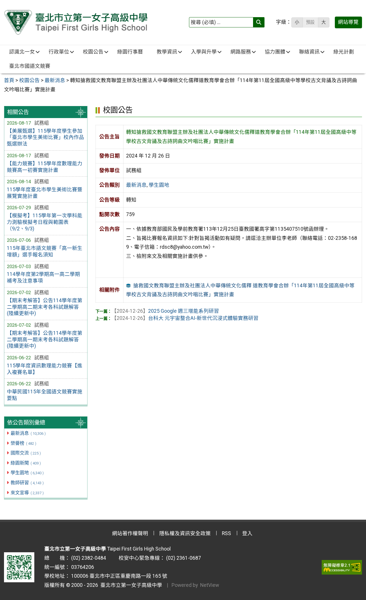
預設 (310, 22)
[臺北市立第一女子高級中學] (75, 22)
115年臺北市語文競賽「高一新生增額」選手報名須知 (44, 251)
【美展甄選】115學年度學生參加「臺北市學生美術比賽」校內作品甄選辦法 (45, 137)
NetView (209, 585)
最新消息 (28, 433)
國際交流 (26, 453)
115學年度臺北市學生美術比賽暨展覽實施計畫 (44, 193)
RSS (226, 533)
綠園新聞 (26, 463)
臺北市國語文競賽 (29, 66)
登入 (247, 533)
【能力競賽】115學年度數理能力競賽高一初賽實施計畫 (44, 167)
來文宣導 (27, 492)
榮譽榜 (23, 443)
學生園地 (27, 472)
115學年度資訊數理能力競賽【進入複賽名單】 (44, 369)
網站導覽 (348, 22)
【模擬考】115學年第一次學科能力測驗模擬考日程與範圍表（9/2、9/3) (44, 222)
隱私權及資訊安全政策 (185, 533)
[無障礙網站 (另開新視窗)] (342, 567)
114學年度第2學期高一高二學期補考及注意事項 (43, 277)
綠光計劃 (343, 52)
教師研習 (27, 482)
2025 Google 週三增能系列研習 (165, 311)
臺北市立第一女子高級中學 (130, 585)
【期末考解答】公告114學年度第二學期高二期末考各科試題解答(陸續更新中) (44, 307)
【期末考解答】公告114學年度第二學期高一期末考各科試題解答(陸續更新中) (44, 339)
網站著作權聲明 (130, 533)
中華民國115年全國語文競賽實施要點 (44, 395)
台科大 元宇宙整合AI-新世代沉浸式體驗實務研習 (185, 318)
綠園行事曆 (130, 52)
